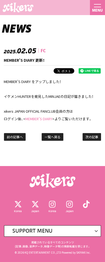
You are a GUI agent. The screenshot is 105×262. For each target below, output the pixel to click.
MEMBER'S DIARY (38, 118)
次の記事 (91, 137)
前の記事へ (15, 137)
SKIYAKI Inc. (83, 252)
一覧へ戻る (52, 137)
